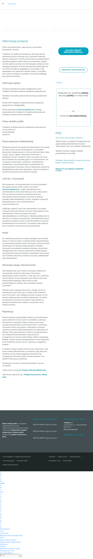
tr (0, 511)
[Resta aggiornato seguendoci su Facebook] (66, 440)
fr (0, 477)
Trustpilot (59, 82)
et (0, 522)
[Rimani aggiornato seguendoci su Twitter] (72, 440)
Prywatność (52, 456)
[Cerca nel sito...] (20, 555)
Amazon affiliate (67, 460)
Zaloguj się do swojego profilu (10, 542)
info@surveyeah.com (71, 429)
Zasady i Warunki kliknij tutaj (34, 370)
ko (1, 520)
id (0, 527)
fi (0, 498)
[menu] (89, 3)
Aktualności (4, 544)
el (0, 505)
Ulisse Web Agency (12, 464)
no (1, 514)
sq (1, 501)
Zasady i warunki (62, 456)
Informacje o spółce (22, 460)
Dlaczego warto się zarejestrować (11, 535)
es (1, 479)
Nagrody (3, 546)
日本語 (2, 483)
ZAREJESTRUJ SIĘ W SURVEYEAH (73, 70)
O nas (2, 531)
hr (0, 490)
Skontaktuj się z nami (54, 460)
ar (0, 485)
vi (0, 494)
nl (0, 496)
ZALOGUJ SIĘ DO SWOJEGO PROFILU (73, 51)
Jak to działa (4, 533)
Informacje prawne (75, 456)
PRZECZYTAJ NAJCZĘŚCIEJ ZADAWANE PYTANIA (69, 170)
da (1, 487)
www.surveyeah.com (26, 110)
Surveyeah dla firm (6, 553)
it (0, 472)
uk (1, 507)
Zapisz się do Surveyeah (8, 540)
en (1, 474)
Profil (1, 538)
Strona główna (5, 529)
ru (0, 503)
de (1, 481)
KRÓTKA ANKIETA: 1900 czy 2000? (45, 424)
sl (0, 524)
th (0, 516)
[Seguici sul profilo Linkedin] (79, 440)
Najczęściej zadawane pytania (10, 548)
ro (0, 509)
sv (1, 518)
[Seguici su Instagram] (86, 440)
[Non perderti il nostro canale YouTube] (66, 445)
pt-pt (1, 492)
